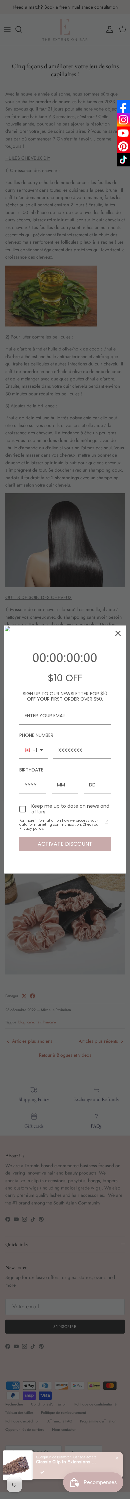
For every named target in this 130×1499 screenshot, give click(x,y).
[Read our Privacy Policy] (107, 822)
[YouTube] (123, 133)
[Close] (118, 633)
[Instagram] (123, 119)
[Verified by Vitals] (42, 1472)
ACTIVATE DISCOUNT (65, 844)
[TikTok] (123, 159)
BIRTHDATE (31, 769)
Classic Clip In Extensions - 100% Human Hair (66, 1461)
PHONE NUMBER (36, 735)
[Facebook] (123, 106)
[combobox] (33, 750)
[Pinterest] (123, 146)
